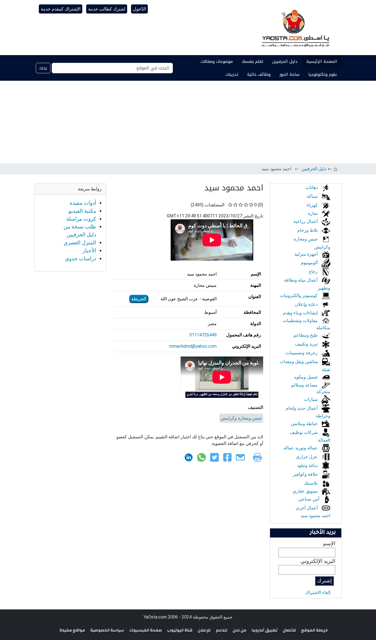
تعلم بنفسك (252, 61)
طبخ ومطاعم (306, 335)
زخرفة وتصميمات (302, 352)
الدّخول (139, 9)
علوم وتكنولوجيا (322, 74)
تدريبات (231, 74)
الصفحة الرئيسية (321, 61)
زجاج (314, 271)
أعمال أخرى (307, 508)
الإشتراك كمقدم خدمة (60, 9)
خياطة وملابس (305, 423)
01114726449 (203, 334)
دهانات (312, 187)
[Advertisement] (188, 122)
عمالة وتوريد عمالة (301, 447)
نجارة (313, 213)
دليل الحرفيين (285, 61)
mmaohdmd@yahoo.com (193, 346)
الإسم (329, 543)
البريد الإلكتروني (318, 561)
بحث (43, 68)
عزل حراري (307, 456)
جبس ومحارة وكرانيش (241, 418)
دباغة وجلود (308, 465)
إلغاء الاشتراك (317, 592)
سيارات (311, 399)
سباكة (313, 196)
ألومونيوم (310, 262)
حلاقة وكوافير (306, 474)
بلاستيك (311, 483)
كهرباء (312, 205)
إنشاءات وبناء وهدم (301, 312)
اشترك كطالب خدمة (106, 9)
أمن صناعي (309, 499)
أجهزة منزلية (307, 254)
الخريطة (138, 298)
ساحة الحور (289, 74)
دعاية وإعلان (307, 304)
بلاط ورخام (308, 230)
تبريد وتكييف (307, 344)
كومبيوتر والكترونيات (299, 295)
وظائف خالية (259, 74)
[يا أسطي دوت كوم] (295, 27)
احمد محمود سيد (315, 515)
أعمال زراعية (306, 221)
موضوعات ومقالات (217, 61)
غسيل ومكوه (306, 377)
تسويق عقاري (306, 491)
